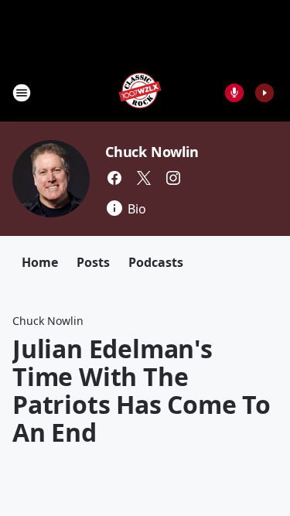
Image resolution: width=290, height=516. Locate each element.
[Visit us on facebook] (114, 178)
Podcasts (155, 262)
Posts (93, 262)
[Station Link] (140, 92)
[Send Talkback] (234, 93)
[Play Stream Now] (264, 93)
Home (40, 262)
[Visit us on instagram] (173, 178)
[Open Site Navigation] (21, 93)
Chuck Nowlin (152, 151)
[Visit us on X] (144, 178)
